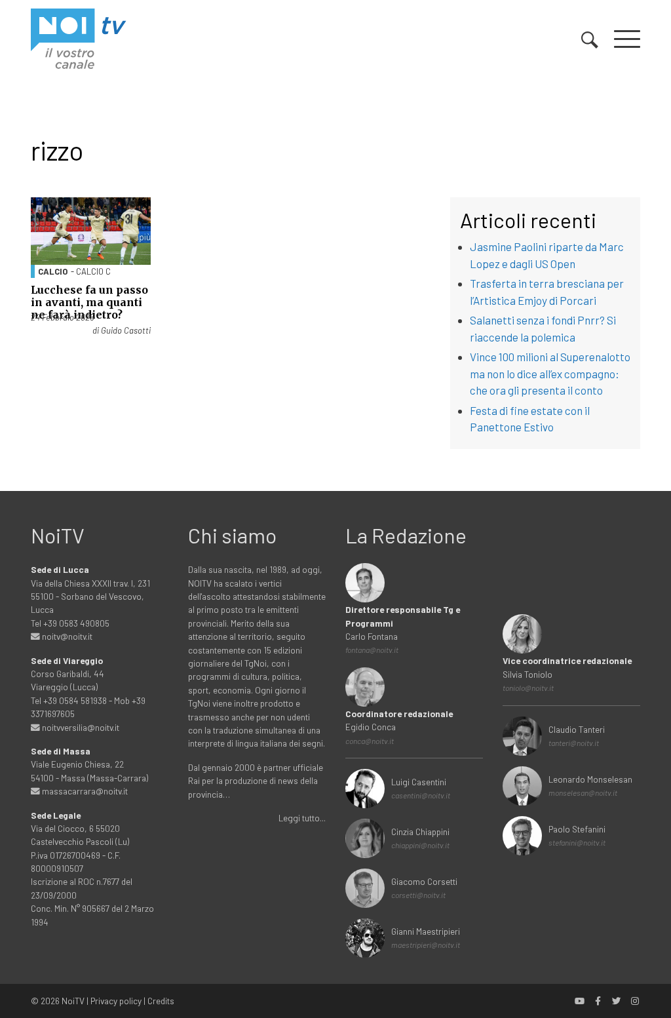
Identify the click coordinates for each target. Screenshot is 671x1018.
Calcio (52, 271)
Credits (160, 1000)
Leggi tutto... (302, 817)
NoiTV (73, 1000)
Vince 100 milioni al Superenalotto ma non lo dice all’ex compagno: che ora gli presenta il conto (550, 373)
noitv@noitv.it (66, 636)
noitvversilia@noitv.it (79, 727)
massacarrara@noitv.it (84, 790)
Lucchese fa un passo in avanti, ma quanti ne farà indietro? (89, 302)
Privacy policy (116, 1000)
